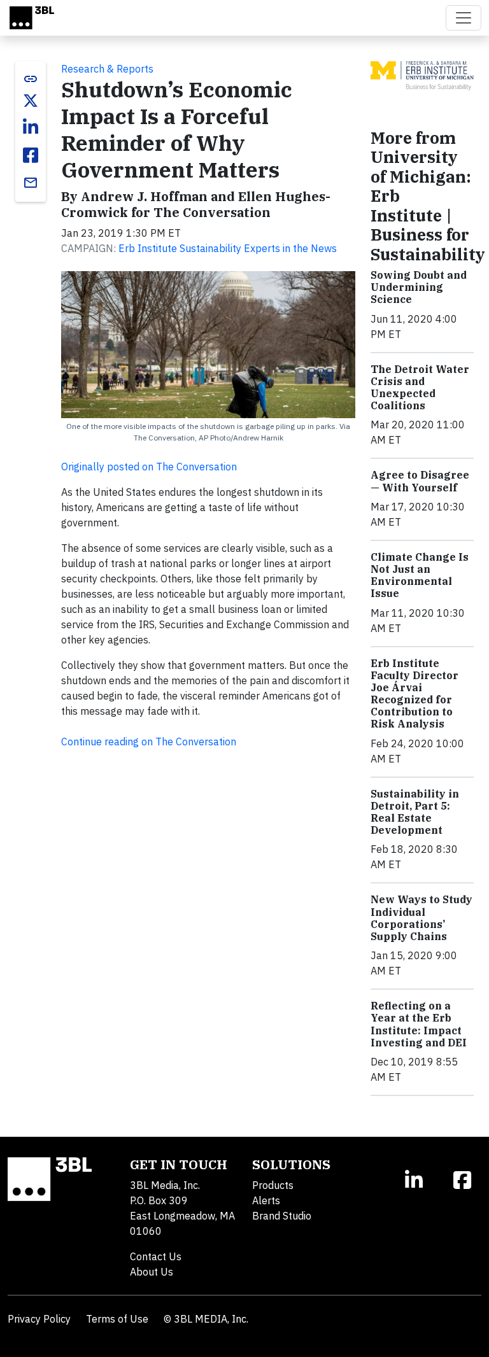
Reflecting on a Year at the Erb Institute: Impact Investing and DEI (419, 1024)
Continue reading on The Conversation (148, 741)
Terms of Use (117, 1318)
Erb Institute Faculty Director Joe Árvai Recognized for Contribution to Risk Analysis (414, 694)
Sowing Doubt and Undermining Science (419, 287)
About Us (151, 1271)
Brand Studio (281, 1215)
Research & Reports (107, 68)
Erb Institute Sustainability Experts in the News (227, 248)
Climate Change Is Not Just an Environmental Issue (420, 575)
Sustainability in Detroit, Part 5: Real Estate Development (415, 812)
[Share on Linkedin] (30, 127)
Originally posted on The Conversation (149, 466)
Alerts (266, 1200)
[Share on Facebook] (30, 155)
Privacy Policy (39, 1318)
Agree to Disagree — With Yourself (420, 480)
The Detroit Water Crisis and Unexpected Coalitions (420, 387)
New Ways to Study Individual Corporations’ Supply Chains (421, 918)
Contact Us (155, 1256)
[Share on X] (30, 100)
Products (273, 1185)
